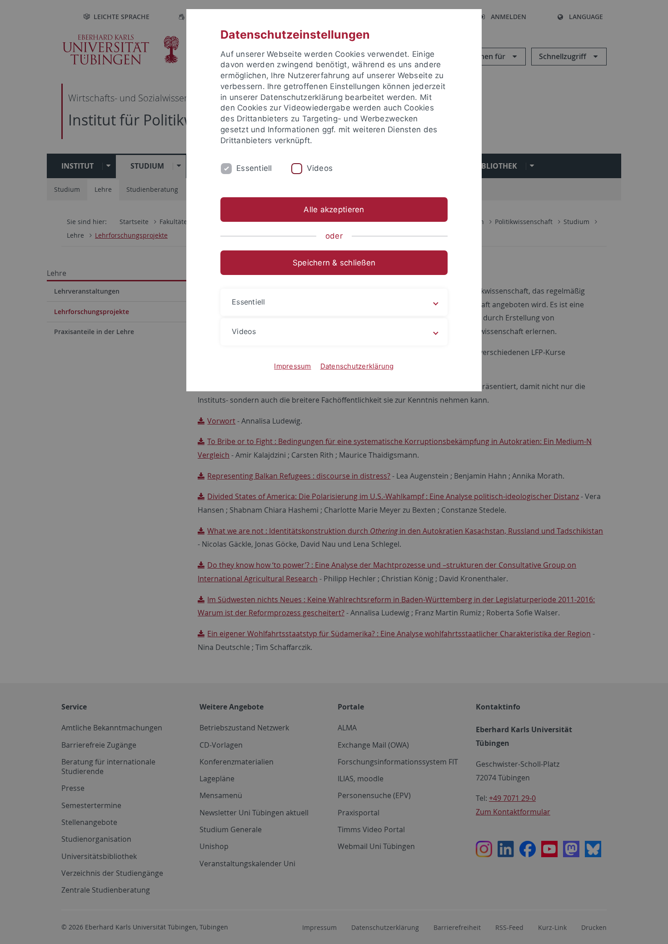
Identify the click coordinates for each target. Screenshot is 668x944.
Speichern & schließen (334, 262)
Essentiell (254, 168)
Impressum (292, 366)
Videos (320, 168)
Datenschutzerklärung (357, 366)
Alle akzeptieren (334, 209)
